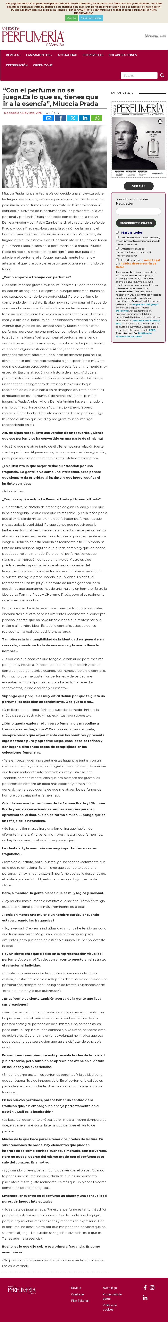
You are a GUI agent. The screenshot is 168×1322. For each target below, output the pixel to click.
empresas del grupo (145, 304)
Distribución (17, 65)
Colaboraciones (123, 55)
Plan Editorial (80, 1301)
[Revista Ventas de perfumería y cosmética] (145, 1288)
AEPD (152, 330)
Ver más (138, 186)
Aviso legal (110, 1288)
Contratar (77, 1294)
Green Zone (43, 65)
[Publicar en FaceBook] (60, 118)
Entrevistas (93, 55)
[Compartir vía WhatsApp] (96, 118)
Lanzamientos (38, 55)
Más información (91, 17)
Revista (12, 55)
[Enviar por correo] (48, 118)
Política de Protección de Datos (134, 335)
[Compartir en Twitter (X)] (72, 118)
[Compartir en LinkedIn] (84, 118)
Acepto (71, 17)
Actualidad (67, 55)
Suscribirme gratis (136, 223)
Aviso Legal (152, 260)
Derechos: (122, 310)
